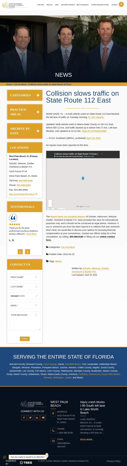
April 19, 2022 (93, 138)
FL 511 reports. (96, 117)
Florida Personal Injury (100, 4)
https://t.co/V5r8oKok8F (94, 131)
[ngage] (4, 457)
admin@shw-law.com (63, 445)
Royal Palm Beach (111, 374)
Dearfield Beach (73, 364)
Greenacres (94, 374)
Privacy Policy (114, 461)
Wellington (58, 377)
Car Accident (68, 247)
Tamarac (47, 377)
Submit (25, 339)
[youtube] (43, 417)
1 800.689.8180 (65, 432)
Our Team (40, 4)
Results (49, 4)
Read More (31, 234)
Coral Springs (50, 364)
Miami (58, 261)
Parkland (83, 374)
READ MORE (86, 440)
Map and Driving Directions (22, 194)
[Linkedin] (36, 417)
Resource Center (67, 4)
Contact (114, 4)
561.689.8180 (24, 185)
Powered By (11, 462)
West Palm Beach (82, 4)
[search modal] (121, 4)
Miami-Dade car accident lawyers (67, 216)
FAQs (56, 4)
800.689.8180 (26, 180)
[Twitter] (30, 417)
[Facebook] (24, 417)
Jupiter (68, 377)
